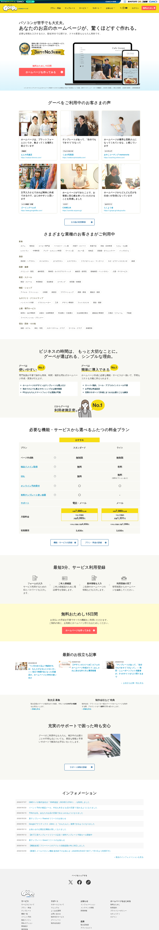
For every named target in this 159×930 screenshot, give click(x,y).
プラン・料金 (55, 8)
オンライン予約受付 (30, 486)
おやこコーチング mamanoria (116, 154)
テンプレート (70, 8)
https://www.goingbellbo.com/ (31, 210)
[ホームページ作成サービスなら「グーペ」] (14, 8)
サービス (82, 8)
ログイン (135, 8)
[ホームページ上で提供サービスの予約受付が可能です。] (55, 485)
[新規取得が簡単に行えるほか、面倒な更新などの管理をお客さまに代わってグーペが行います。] (55, 466)
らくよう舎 (108, 207)
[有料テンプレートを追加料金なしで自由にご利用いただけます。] (55, 494)
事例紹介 (24, 926)
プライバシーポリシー (118, 910)
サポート (96, 8)
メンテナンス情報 (87, 907)
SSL (23, 476)
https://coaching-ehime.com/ (114, 157)
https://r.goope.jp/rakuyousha (114, 210)
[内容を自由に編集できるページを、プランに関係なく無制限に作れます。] (55, 457)
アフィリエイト (86, 928)
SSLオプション (26, 923)
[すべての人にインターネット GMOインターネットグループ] (143, 1)
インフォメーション (88, 904)
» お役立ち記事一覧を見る (132, 683)
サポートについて (57, 904)
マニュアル (55, 907)
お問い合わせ (56, 914)
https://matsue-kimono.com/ (31, 157)
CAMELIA (67, 207)
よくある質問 (56, 910)
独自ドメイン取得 (29, 466)
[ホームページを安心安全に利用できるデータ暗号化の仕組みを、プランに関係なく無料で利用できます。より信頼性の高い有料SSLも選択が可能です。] (55, 476)
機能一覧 (24, 914)
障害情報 (84, 910)
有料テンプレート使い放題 (33, 495)
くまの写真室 (68, 154)
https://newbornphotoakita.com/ (74, 157)
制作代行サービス (57, 917)
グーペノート (56, 920)
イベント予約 (26, 917)
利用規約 (113, 907)
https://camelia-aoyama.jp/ (72, 210)
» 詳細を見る (35, 709)
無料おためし (148, 8)
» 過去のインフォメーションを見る (129, 857)
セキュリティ (115, 914)
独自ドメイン (26, 920)
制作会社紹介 (56, 923)
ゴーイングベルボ (28, 207)
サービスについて (27, 904)
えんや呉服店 (26, 154)
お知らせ (109, 8)
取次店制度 (85, 924)
